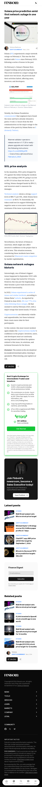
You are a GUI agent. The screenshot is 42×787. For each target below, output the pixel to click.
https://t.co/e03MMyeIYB (17, 151)
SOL (12, 53)
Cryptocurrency (16, 49)
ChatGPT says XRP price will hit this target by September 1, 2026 (26, 540)
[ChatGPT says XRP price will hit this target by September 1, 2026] (9, 540)
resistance (8, 199)
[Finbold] (11, 3)
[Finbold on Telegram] (14, 729)
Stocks (18, 511)
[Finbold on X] (10, 729)
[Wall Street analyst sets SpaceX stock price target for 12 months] (9, 630)
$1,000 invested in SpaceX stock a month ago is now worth (26, 618)
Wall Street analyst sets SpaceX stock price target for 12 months (26, 631)
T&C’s (31, 584)
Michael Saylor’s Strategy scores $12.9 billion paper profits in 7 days (26, 528)
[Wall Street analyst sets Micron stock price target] (9, 515)
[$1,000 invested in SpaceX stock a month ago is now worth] (9, 618)
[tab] (6, 782)
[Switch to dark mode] (36, 2)
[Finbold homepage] (21, 675)
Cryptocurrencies (11, 314)
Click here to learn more (25, 759)
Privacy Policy (12, 585)
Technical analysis (11, 194)
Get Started (21, 429)
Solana (17, 59)
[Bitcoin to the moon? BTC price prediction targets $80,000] (9, 552)
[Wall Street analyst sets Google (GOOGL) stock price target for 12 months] (9, 643)
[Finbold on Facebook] (5, 729)
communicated (10, 116)
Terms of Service (23, 685)
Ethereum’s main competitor (26, 256)
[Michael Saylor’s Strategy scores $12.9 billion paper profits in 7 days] (9, 527)
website (18, 298)
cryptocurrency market (27, 331)
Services (8, 700)
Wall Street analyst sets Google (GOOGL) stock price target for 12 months (26, 644)
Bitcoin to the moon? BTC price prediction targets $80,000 (26, 553)
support (34, 194)
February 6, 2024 (14, 157)
